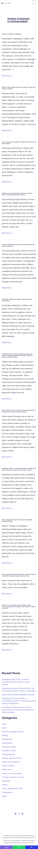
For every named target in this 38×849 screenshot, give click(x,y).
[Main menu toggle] (34, 2)
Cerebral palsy (7, 739)
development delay (9, 751)
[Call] (31, 847)
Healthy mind (7, 769)
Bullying (5, 735)
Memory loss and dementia (12, 773)
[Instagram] (19, 814)
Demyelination (7, 743)
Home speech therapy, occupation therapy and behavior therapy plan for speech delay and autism (19, 410)
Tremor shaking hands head (12, 788)
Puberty (5, 785)
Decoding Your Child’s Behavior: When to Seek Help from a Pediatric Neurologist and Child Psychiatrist (18, 709)
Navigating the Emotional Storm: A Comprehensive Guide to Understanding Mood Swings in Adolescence (19, 700)
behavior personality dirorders (13, 732)
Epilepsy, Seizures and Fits (12, 758)
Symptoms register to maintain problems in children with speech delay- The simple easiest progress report (19, 469)
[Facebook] (15, 814)
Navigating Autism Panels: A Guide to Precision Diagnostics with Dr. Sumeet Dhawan (16, 681)
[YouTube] (22, 814)
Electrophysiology (8, 754)
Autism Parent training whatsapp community (18, 695)
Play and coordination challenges (11, 34)
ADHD (4, 724)
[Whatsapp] (19, 847)
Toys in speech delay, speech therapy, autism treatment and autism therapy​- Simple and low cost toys (19, 575)
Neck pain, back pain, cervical (13, 777)
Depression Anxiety (9, 747)
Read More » (7, 75)
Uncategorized (7, 792)
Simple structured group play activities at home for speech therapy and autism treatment (17, 194)
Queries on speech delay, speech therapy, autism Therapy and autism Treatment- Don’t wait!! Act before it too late (19, 606)
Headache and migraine (10, 762)
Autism (4, 728)
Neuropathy (6, 781)
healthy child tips (8, 766)
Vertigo (4, 796)
